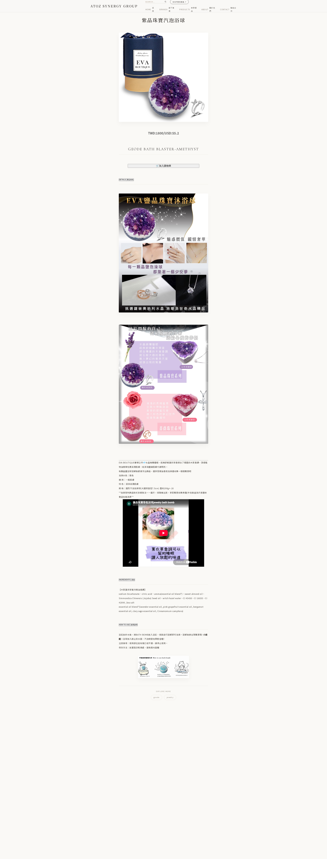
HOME (149, 9)
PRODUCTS (188, 9)
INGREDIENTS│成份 (127, 580)
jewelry (170, 697)
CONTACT (228, 9)
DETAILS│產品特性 (126, 180)
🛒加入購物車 (163, 165)
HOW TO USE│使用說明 (128, 625)
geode (156, 697)
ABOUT (208, 9)
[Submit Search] (165, 2)
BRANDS (166, 9)
